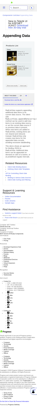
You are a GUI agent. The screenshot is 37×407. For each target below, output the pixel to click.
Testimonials (8, 275)
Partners (6, 261)
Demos (6, 249)
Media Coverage (9, 349)
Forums (7, 199)
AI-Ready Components (16, 234)
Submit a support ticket (13, 213)
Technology (7, 344)
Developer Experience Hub (12, 247)
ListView (16, 15)
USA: (14, 283)
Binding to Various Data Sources (19, 178)
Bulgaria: (15, 288)
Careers (6, 351)
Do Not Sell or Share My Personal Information (14, 401)
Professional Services (11, 259)
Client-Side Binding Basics (17, 167)
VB (26, 95)
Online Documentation (13, 196)
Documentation (8, 250)
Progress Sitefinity (14, 404)
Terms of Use (8, 393)
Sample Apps (9, 203)
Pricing (6, 240)
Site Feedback (8, 394)
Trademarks (27, 380)
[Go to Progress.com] (6, 332)
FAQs (5, 266)
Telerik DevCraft (5, 226)
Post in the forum (11, 218)
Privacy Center (8, 396)
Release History (9, 252)
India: (14, 286)
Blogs (5, 256)
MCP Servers (4, 234)
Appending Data (26, 15)
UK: (14, 285)
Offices (6, 353)
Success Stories (9, 273)
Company (7, 342)
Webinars (7, 257)
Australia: (15, 290)
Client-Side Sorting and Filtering (19, 180)
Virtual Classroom (9, 263)
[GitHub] (8, 305)
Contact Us (7, 281)
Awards (6, 346)
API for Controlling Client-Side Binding (16, 174)
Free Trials (7, 239)
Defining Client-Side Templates (19, 169)
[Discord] (8, 307)
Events (6, 265)
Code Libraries (10, 201)
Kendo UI (3, 230)
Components (7, 15)
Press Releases (9, 348)
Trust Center (7, 398)
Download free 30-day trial (18, 26)
